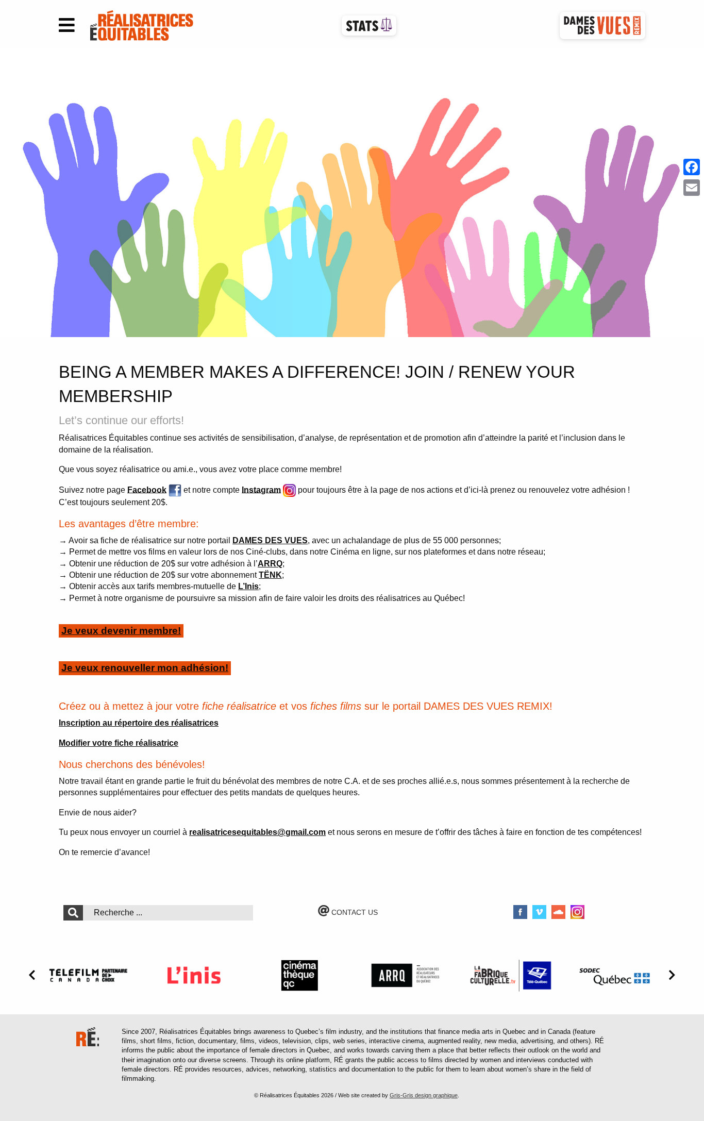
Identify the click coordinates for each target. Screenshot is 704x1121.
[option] (352, 192)
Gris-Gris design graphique (424, 1095)
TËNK (270, 575)
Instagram (261, 489)
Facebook (146, 489)
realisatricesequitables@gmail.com (257, 832)
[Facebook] (691, 167)
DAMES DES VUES (270, 540)
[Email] (691, 187)
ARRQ (270, 563)
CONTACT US (353, 912)
